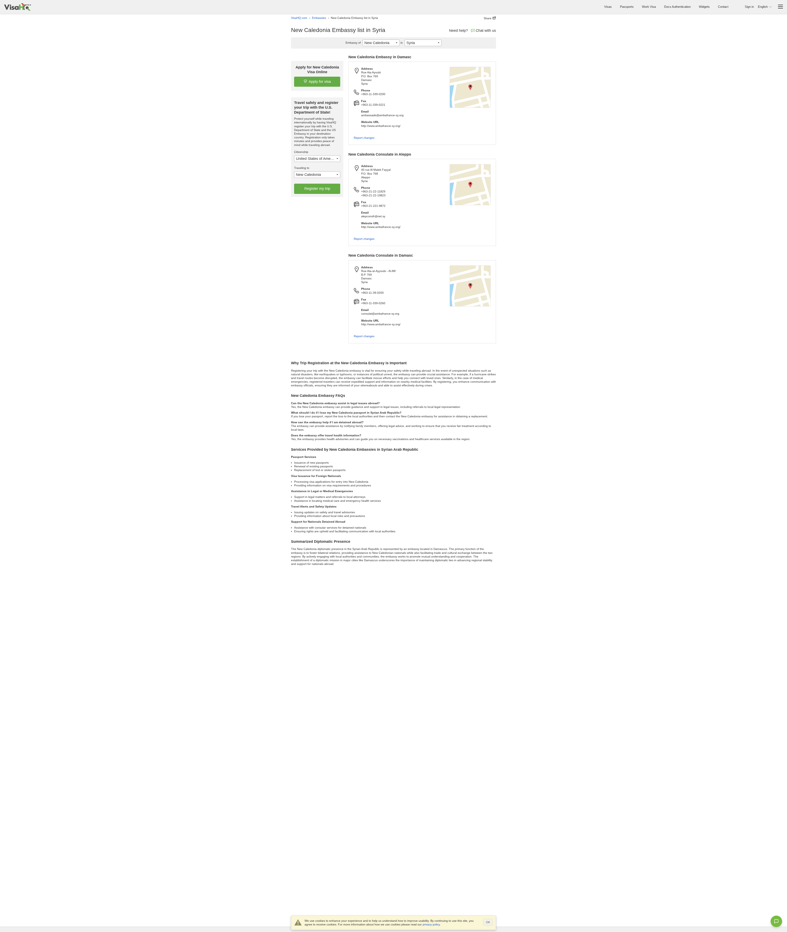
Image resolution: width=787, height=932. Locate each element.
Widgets (704, 6)
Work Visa (649, 6)
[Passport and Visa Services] (17, 7)
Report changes (364, 137)
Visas (608, 6)
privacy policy (431, 924)
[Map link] (470, 87)
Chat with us (486, 30)
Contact (723, 6)
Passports (627, 6)
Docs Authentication (677, 6)
